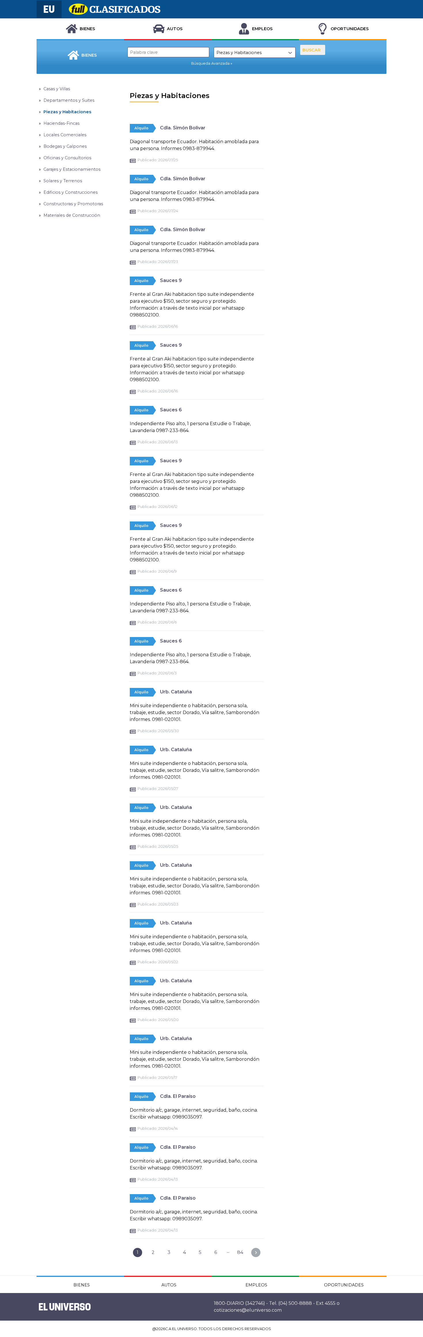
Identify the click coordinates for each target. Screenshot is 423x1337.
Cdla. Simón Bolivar (182, 128)
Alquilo (141, 128)
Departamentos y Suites (68, 100)
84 (240, 1252)
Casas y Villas (56, 88)
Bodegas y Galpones (65, 146)
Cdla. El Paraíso (178, 1096)
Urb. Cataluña (176, 692)
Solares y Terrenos (62, 180)
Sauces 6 (171, 410)
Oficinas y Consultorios (67, 157)
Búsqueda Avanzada (210, 63)
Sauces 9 (171, 280)
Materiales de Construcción (71, 215)
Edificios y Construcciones (70, 192)
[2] (255, 1252)
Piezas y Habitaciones (67, 111)
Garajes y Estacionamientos (71, 169)
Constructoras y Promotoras (73, 203)
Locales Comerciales (64, 134)
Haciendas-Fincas (61, 123)
